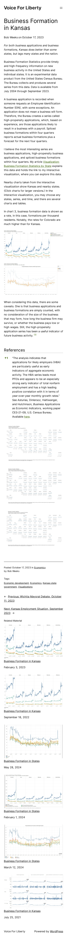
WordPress (56, 931)
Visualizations (25, 586)
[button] (35, 335)
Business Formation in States (22, 761)
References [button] (14, 350)
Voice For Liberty (22, 8)
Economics (40, 567)
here (27, 416)
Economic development (16, 583)
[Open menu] (61, 8)
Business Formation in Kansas (22, 661)
